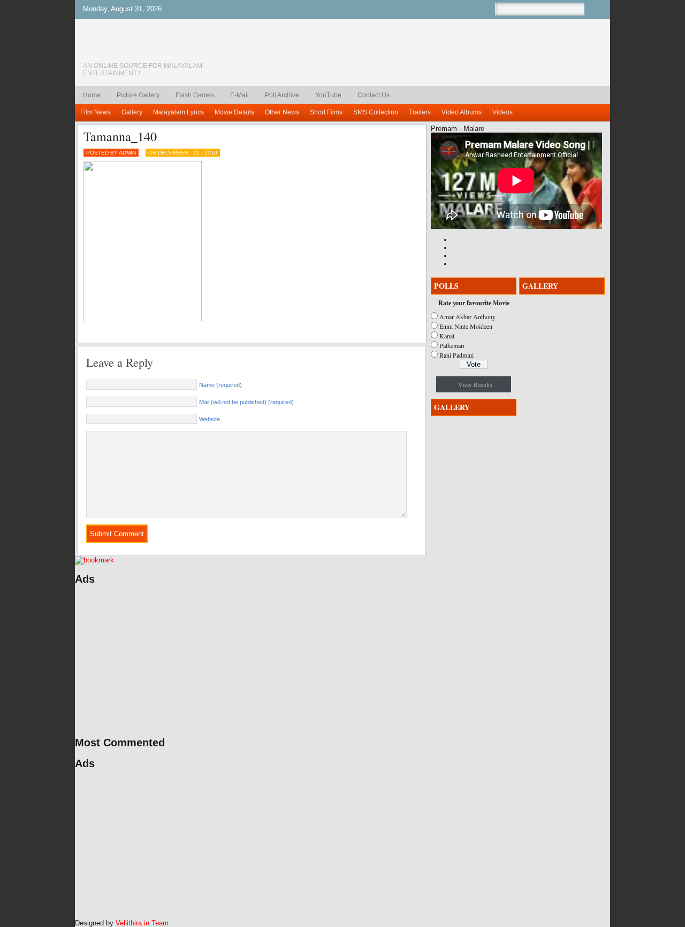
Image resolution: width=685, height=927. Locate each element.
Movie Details (234, 112)
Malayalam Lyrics (178, 112)
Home (92, 95)
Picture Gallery (138, 95)
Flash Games (195, 95)
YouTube (328, 95)
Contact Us (373, 95)
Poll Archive (282, 95)
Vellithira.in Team (142, 923)
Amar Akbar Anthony (467, 316)
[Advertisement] (176, 661)
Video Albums (462, 112)
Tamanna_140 (120, 136)
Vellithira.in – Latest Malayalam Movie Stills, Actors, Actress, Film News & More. (157, 47)
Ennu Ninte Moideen (465, 326)
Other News (282, 112)
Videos (502, 112)
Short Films (326, 112)
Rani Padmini (456, 355)
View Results (475, 384)
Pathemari (452, 345)
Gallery (131, 112)
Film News (95, 112)
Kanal (446, 335)
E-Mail (239, 95)
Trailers (420, 112)
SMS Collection (375, 112)
